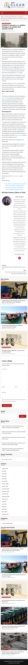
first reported (16, 176)
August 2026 (5, 468)
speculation (14, 83)
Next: (15, 272)
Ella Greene (19, 197)
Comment (4, 369)
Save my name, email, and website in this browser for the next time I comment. (14, 400)
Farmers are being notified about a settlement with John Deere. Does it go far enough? (13, 443)
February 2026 (5, 483)
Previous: (13, 267)
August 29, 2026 (10, 654)
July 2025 (4, 501)
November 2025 (5, 491)
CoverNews (10, 663)
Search (3, 411)
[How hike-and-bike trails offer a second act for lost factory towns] (14, 340)
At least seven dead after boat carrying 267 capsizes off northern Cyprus (14, 432)
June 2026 (4, 473)
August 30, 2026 (10, 303)
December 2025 (5, 488)
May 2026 (4, 476)
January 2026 (5, 486)
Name (3, 386)
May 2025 (4, 506)
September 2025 (5, 496)
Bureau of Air (5, 98)
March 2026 (4, 481)
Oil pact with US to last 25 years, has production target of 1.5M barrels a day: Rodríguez (13, 426)
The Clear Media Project (6, 23)
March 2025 (4, 511)
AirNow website (19, 135)
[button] (2, 12)
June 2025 (4, 504)
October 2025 (5, 494)
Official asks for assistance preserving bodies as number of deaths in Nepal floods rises (13, 449)
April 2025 (4, 509)
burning (18, 72)
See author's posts (19, 254)
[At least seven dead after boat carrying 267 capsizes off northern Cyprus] (14, 315)
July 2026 (4, 471)
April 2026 (4, 478)
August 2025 (5, 499)
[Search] (26, 13)
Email (16, 386)
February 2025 (5, 514)
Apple (21, 169)
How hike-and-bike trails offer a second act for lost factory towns (13, 438)
